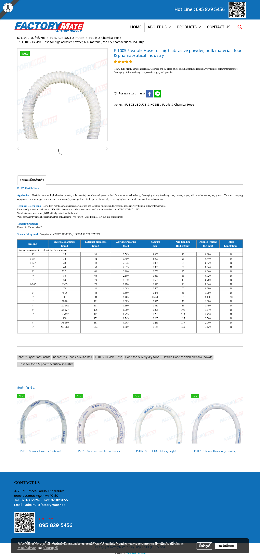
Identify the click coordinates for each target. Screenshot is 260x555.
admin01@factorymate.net (45, 505)
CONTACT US (218, 27)
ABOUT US (158, 27)
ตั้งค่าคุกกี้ (204, 546)
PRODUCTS (187, 27)
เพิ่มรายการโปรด (126, 93)
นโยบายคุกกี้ (50, 548)
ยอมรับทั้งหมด (226, 546)
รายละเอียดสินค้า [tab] (32, 180)
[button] (239, 27)
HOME (135, 27)
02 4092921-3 (31, 500)
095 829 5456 (210, 9)
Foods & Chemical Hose (178, 105)
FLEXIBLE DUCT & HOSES (142, 105)
